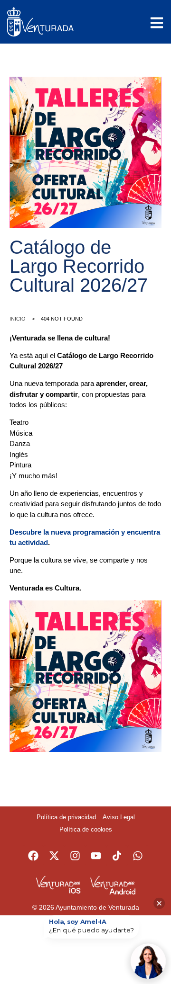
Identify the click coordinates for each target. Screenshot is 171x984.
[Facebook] (33, 855)
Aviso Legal (119, 817)
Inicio (18, 319)
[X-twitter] (54, 855)
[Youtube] (96, 855)
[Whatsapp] (137, 855)
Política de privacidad (66, 817)
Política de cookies (85, 829)
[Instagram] (75, 855)
